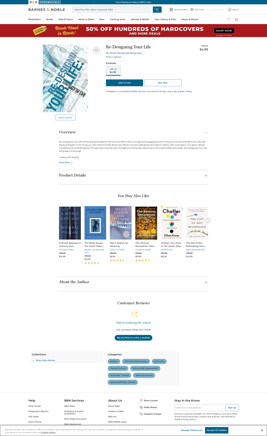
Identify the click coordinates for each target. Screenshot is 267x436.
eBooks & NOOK (140, 19)
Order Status (150, 407)
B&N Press (69, 406)
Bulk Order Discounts (75, 419)
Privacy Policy (189, 419)
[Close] (262, 430)
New (101, 19)
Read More (64, 162)
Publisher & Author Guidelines (74, 412)
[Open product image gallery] (65, 78)
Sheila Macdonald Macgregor (126, 53)
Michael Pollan (66, 249)
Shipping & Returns (38, 411)
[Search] (167, 9)
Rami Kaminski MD (195, 249)
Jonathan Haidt (142, 249)
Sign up (232, 407)
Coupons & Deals (152, 414)
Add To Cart (124, 83)
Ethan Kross (166, 249)
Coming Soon (117, 19)
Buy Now (163, 83)
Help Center (34, 406)
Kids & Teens (66, 19)
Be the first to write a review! (133, 337)
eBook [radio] (113, 71)
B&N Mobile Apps (117, 422)
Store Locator (151, 400)
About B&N (114, 406)
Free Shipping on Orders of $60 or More (133, 2)
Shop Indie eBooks (74, 360)
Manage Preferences (191, 430)
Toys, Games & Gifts (165, 19)
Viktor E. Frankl (117, 249)
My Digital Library (183, 91)
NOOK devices (138, 92)
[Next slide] (208, 220)
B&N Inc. (112, 416)
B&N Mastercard (72, 424)
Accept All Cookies (217, 430)
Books (49, 19)
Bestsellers (34, 19)
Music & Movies (190, 19)
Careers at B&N (116, 411)
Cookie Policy (48, 432)
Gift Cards (33, 416)
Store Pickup (34, 422)
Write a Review (114, 57)
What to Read (86, 19)
